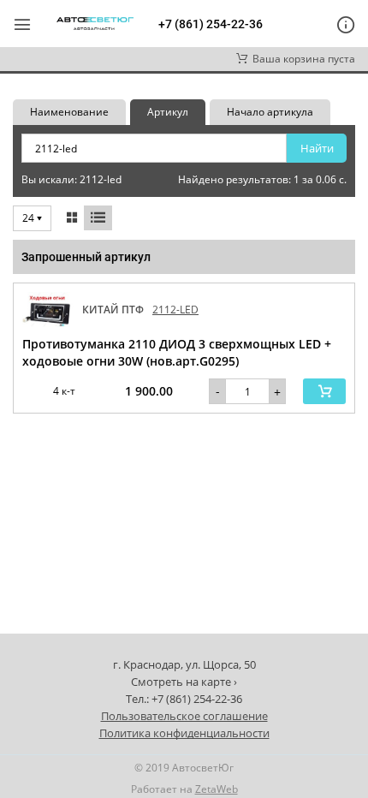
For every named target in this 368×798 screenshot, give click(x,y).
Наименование (69, 111)
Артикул (167, 111)
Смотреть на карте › (184, 681)
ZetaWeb (216, 789)
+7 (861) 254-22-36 (210, 24)
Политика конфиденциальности (184, 733)
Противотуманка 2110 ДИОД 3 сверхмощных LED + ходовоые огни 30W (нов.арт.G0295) (176, 352)
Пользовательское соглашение (184, 716)
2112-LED (175, 309)
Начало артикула (270, 111)
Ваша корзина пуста (301, 58)
